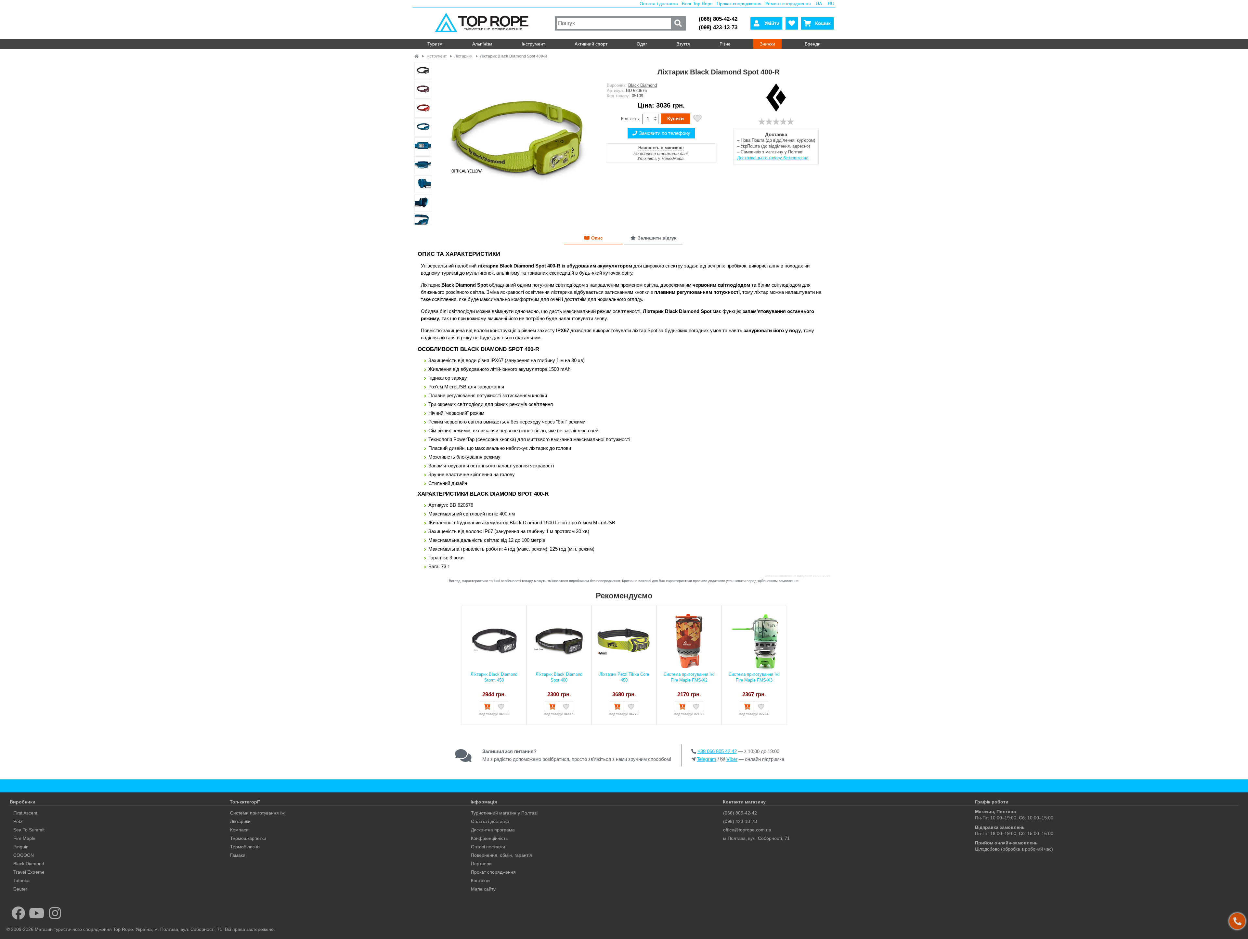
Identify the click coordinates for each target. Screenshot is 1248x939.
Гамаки (237, 855)
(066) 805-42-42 (718, 19)
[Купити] (487, 706)
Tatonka (21, 880)
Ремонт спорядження (788, 3)
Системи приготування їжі (257, 812)
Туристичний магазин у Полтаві (504, 812)
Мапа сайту (483, 889)
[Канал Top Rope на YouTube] (37, 913)
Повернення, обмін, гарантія (501, 855)
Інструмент (533, 43)
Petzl (18, 821)
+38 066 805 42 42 (717, 751)
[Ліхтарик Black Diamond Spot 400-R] (516, 144)
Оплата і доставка (659, 3)
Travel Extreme (29, 872)
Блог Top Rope (697, 3)
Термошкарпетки (248, 838)
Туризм (435, 43)
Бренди (813, 43)
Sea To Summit (29, 829)
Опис (597, 238)
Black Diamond (642, 85)
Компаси (239, 829)
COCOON (23, 855)
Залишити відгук (657, 238)
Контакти (480, 880)
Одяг (642, 43)
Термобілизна (245, 846)
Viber (731, 759)
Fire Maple (24, 838)
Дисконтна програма (493, 829)
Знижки (767, 43)
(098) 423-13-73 (718, 27)
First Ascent (25, 812)
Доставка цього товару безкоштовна (772, 157)
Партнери (481, 863)
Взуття (683, 43)
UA (819, 3)
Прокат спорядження (739, 3)
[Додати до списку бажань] (697, 119)
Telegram (706, 759)
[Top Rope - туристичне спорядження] (483, 23)
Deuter (20, 889)
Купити (675, 118)
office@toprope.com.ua (747, 829)
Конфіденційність (489, 838)
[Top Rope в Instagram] (55, 913)
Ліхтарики (240, 821)
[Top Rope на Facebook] (18, 913)
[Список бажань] (792, 23)
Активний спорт (591, 43)
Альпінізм (482, 43)
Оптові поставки (488, 846)
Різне (725, 43)
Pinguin (21, 846)
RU (831, 3)
